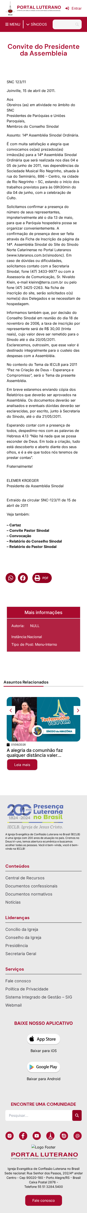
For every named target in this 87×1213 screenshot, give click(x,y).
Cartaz (15, 525)
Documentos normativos (28, 894)
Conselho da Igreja (23, 937)
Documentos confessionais (31, 886)
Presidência (16, 945)
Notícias (13, 902)
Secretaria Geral (20, 953)
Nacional (34, 636)
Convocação (20, 536)
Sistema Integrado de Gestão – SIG (38, 997)
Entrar (77, 8)
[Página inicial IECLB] (10, 8)
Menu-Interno (46, 644)
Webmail (13, 1005)
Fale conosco (18, 980)
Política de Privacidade (26, 989)
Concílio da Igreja (21, 929)
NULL (34, 625)
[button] (11, 578)
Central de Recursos (25, 878)
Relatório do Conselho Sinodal (35, 541)
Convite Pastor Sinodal (29, 530)
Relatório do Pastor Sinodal (32, 546)
